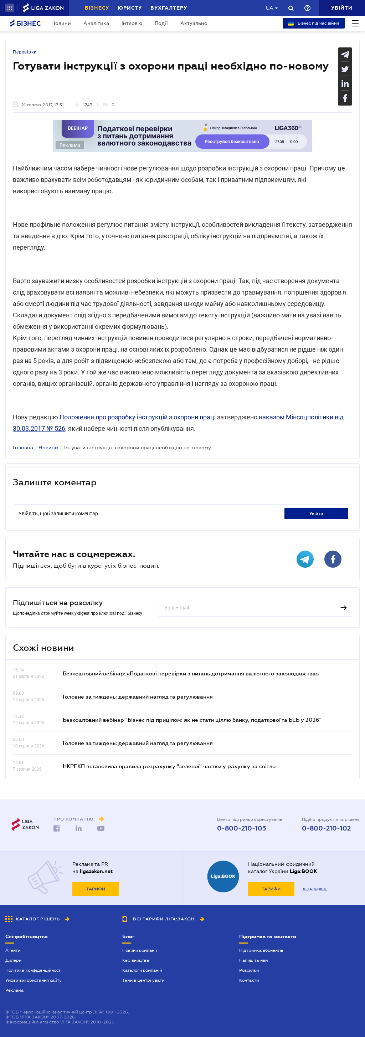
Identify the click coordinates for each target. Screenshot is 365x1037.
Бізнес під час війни (318, 23)
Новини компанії (139, 950)
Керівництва (135, 960)
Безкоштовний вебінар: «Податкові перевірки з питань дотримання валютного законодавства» (191, 673)
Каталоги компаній (142, 970)
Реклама (14, 990)
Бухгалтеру (168, 8)
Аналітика (96, 23)
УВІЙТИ (316, 513)
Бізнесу (97, 8)
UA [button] (269, 8)
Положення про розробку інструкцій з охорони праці (138, 417)
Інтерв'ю (132, 23)
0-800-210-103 (241, 828)
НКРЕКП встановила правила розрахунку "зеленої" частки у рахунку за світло (169, 766)
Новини (61, 23)
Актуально (193, 23)
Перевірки (25, 52)
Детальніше (315, 889)
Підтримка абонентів (261, 950)
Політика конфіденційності (33, 970)
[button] (9, 8)
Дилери (13, 960)
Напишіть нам (253, 960)
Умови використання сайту (33, 980)
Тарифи (95, 889)
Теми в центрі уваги (143, 980)
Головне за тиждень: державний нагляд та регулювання (138, 696)
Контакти (249, 980)
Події (161, 23)
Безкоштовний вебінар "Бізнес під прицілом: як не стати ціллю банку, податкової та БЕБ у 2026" (192, 719)
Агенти (12, 950)
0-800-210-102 (326, 828)
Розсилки (249, 970)
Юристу (130, 8)
